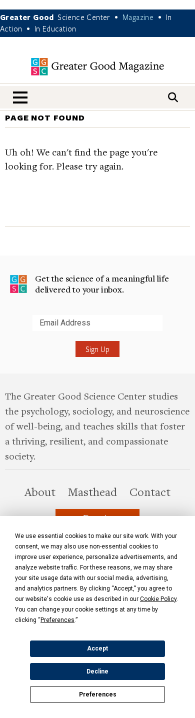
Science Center (84, 17)
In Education (55, 29)
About (40, 491)
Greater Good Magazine (97, 67)
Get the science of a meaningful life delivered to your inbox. (102, 283)
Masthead (92, 491)
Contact (150, 491)
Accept (97, 648)
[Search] (173, 97)
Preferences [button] (57, 620)
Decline (97, 671)
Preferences (97, 694)
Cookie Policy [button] (158, 599)
